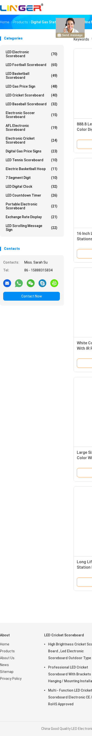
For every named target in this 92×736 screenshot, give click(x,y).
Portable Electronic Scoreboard (31, 206)
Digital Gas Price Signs (31, 151)
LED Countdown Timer (31, 195)
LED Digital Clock (31, 186)
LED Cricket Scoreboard (31, 95)
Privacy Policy (11, 679)
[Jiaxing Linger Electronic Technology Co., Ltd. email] (7, 283)
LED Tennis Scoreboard (31, 160)
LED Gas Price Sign (31, 86)
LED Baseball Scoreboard (31, 104)
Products (7, 651)
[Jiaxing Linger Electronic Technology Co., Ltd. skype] (42, 283)
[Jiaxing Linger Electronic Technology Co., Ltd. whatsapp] (19, 283)
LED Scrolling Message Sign (31, 228)
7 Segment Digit (31, 178)
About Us (7, 658)
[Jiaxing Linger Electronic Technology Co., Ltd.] (21, 7)
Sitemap (6, 672)
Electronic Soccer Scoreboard (31, 115)
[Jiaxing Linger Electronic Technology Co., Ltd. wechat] (31, 283)
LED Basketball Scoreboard (31, 76)
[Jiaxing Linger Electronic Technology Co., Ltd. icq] (54, 283)
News (4, 665)
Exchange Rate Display (31, 217)
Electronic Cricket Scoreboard (31, 140)
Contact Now (31, 296)
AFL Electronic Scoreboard (31, 128)
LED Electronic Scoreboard (31, 54)
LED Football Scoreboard (31, 65)
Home (4, 644)
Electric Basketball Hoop (31, 169)
